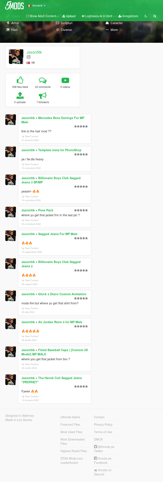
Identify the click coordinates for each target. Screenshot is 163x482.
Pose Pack (45, 210)
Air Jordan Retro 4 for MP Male (60, 322)
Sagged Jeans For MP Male (57, 234)
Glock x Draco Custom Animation (62, 294)
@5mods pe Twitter (104, 449)
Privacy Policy (103, 424)
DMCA (98, 439)
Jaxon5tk (34, 52)
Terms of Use (103, 432)
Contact (99, 417)
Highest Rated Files (73, 451)
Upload (70, 16)
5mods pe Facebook (102, 460)
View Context (31, 136)
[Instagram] (29, 57)
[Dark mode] (145, 16)
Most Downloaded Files (72, 441)
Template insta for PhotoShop (60, 150)
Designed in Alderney (19, 415)
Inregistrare (130, 16)
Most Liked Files (71, 432)
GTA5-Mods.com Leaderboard (71, 460)
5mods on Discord (102, 472)
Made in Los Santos (18, 420)
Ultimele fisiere (70, 417)
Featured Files (70, 424)
